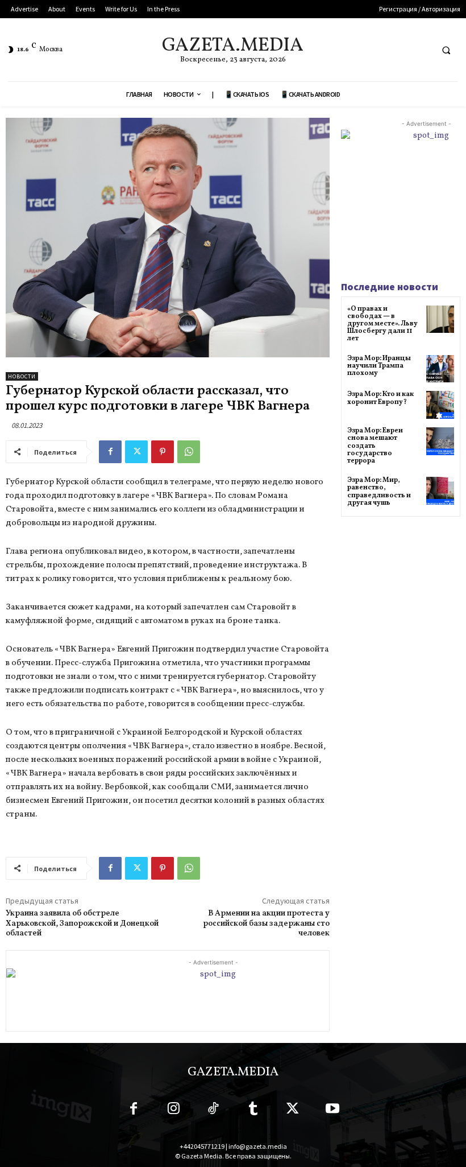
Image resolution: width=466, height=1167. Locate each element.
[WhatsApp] (188, 451)
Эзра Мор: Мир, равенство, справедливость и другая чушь (379, 492)
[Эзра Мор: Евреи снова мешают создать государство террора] (440, 441)
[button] (446, 50)
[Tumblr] (253, 1111)
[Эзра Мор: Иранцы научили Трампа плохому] (440, 369)
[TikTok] (213, 1111)
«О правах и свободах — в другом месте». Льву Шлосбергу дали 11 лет (382, 324)
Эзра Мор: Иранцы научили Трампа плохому (379, 366)
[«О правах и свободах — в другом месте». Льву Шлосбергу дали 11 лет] (440, 319)
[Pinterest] (162, 451)
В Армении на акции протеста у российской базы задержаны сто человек (266, 923)
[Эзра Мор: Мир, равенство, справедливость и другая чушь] (440, 491)
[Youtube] (332, 1111)
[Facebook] (110, 451)
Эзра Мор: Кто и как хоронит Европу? (380, 398)
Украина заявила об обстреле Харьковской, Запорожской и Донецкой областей (82, 923)
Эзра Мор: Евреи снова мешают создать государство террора (375, 445)
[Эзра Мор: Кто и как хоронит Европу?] (440, 405)
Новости (22, 376)
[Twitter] (136, 451)
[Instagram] (173, 1111)
